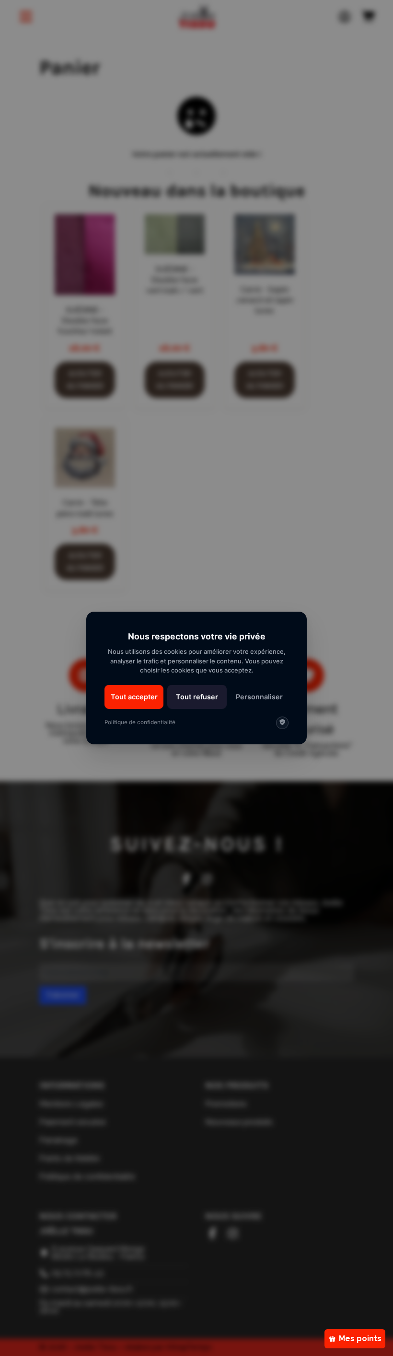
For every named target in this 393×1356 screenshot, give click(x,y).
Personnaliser (259, 697)
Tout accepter (134, 697)
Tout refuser (197, 697)
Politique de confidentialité (139, 722)
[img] (282, 723)
